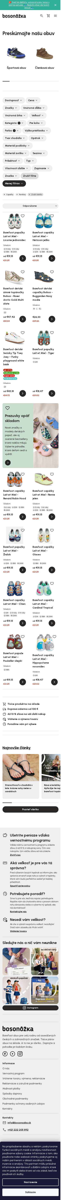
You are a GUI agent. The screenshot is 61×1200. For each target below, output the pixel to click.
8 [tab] (54, 81)
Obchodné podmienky (15, 1098)
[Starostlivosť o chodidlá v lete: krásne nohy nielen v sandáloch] (21, 767)
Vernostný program (13, 1073)
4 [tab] (26, 81)
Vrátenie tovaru (18, 931)
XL (40, 309)
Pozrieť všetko (30, 809)
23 (5, 387)
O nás (6, 1068)
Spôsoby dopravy (12, 1093)
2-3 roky (7, 249)
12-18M (6, 252)
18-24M (14, 252)
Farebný (22, 194)
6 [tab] (41, 81)
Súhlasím (30, 1192)
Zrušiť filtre (29, 175)
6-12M (35, 252)
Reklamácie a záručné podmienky (22, 1083)
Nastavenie (30, 1182)
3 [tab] (20, 81)
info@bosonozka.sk (19, 1122)
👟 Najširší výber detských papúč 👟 (36, 6)
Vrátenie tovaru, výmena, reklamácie (24, 1078)
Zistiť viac (15, 855)
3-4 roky (15, 249)
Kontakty (7, 1108)
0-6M (35, 362)
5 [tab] (34, 81)
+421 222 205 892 (18, 1129)
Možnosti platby (11, 1088)
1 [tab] (6, 81)
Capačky (9, 194)
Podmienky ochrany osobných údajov (24, 1103)
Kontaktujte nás (18, 911)
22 (5, 312)
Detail (22, 258)
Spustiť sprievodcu (20, 886)
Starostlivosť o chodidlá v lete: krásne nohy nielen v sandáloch (19, 788)
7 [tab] (48, 81)
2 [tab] (13, 81)
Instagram (32, 1007)
